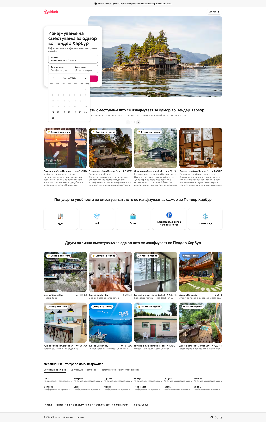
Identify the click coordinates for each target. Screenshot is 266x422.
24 (53, 112)
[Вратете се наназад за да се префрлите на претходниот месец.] (53, 78)
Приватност (69, 417)
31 (53, 118)
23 (85, 106)
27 (69, 112)
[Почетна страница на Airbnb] (51, 11)
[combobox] (73, 60)
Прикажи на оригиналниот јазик (156, 3)
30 (85, 112)
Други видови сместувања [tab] (83, 370)
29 (80, 112)
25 (58, 112)
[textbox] (61, 70)
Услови (80, 417)
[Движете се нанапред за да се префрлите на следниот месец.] (85, 78)
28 (75, 112)
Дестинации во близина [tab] (55, 370)
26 (64, 112)
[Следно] (138, 122)
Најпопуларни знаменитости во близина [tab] (120, 370)
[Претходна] (128, 122)
